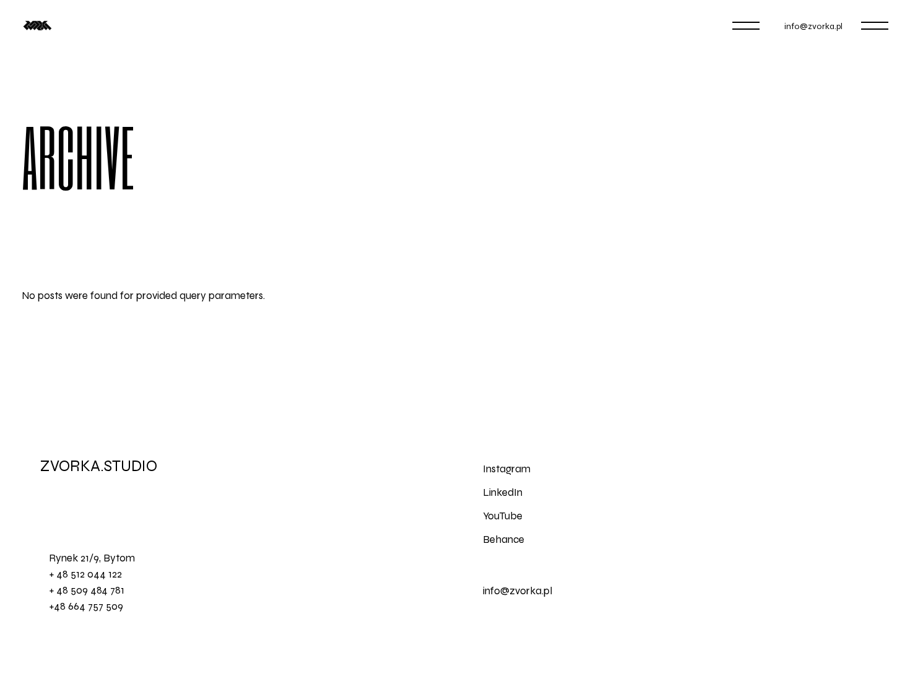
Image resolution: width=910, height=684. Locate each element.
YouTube (502, 515)
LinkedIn (502, 492)
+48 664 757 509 (86, 606)
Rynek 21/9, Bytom (92, 558)
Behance (503, 539)
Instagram (507, 468)
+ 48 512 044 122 (85, 574)
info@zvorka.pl (813, 26)
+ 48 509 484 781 (86, 590)
